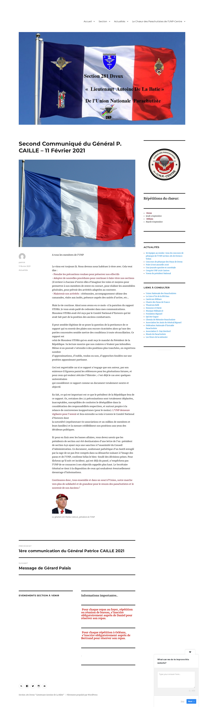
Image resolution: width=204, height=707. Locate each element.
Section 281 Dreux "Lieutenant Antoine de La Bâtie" (41, 695)
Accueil (88, 21)
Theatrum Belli (152, 305)
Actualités (119, 21)
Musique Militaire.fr (154, 311)
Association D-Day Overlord (158, 331)
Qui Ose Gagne (152, 317)
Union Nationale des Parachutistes (161, 293)
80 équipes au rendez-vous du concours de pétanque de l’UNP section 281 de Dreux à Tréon (164, 256)
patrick (22, 262)
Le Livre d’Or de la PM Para (157, 296)
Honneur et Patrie (154, 308)
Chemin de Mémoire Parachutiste (160, 319)
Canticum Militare (154, 299)
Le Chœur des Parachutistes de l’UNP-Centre (157, 21)
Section (103, 21)
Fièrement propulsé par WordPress (82, 695)
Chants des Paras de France (158, 302)
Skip (182, 701)
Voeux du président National (158, 273)
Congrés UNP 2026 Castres (157, 270)
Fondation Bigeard (154, 314)
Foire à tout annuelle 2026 (157, 265)
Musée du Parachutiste (156, 334)
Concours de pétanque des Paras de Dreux (164, 262)
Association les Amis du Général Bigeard (163, 322)
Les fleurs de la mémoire (157, 337)
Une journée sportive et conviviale (161, 267)
